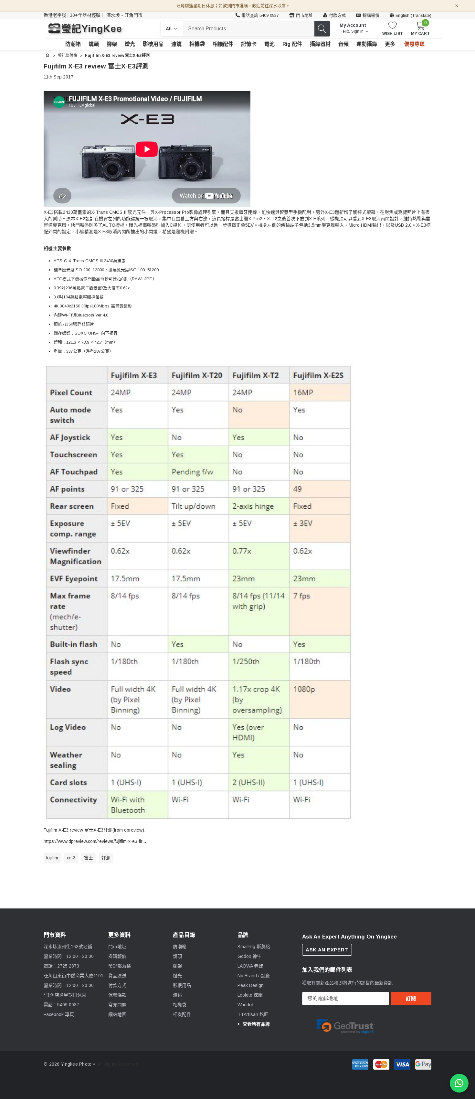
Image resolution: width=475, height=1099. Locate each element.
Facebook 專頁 (59, 1014)
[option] (345, 1025)
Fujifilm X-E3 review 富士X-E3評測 (96, 66)
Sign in (357, 31)
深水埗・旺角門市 (124, 15)
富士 (88, 857)
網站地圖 (117, 1014)
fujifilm (52, 857)
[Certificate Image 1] (345, 1025)
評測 (106, 857)
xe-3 (71, 857)
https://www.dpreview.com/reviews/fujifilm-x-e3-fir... (95, 841)
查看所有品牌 (255, 1024)
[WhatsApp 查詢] (459, 1083)
